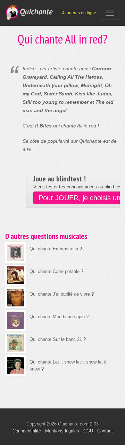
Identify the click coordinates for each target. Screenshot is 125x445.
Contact (105, 431)
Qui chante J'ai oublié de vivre (60, 294)
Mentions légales (62, 431)
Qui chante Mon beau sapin (57, 316)
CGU (88, 431)
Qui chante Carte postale (55, 271)
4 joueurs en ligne (79, 12)
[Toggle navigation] (109, 13)
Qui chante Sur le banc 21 (56, 339)
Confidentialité (26, 431)
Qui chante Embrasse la (54, 248)
